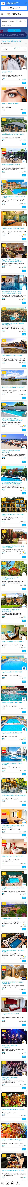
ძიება (14, 30)
